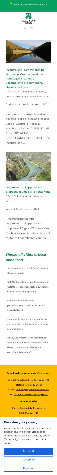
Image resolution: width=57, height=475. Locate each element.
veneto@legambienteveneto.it (32, 389)
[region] (28, 446)
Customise (28, 459)
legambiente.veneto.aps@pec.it (31, 394)
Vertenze (11, 201)
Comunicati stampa (17, 96)
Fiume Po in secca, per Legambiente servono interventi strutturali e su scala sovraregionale (27, 324)
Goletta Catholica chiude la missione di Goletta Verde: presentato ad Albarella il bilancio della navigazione (28, 287)
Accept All (28, 451)
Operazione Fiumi (39, 96)
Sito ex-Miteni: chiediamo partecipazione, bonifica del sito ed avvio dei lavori (26, 305)
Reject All (28, 468)
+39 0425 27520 (34, 385)
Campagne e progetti (33, 91)
